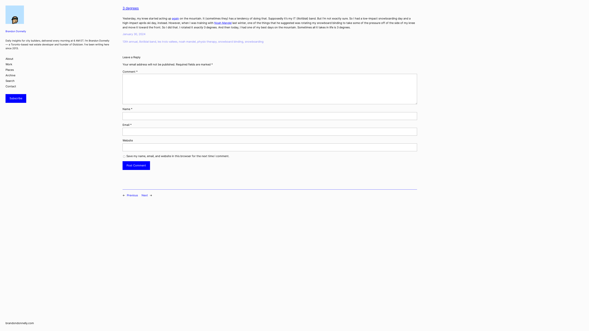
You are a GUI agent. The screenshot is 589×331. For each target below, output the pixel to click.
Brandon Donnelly (16, 31)
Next (145, 195)
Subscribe (16, 98)
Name (127, 109)
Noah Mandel (223, 23)
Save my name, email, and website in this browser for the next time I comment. (177, 156)
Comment (130, 71)
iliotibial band (147, 41)
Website (128, 140)
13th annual (130, 41)
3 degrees (131, 8)
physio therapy (207, 41)
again (175, 18)
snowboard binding (230, 41)
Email (127, 124)
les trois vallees (167, 41)
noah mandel (187, 41)
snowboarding (254, 41)
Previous (132, 195)
